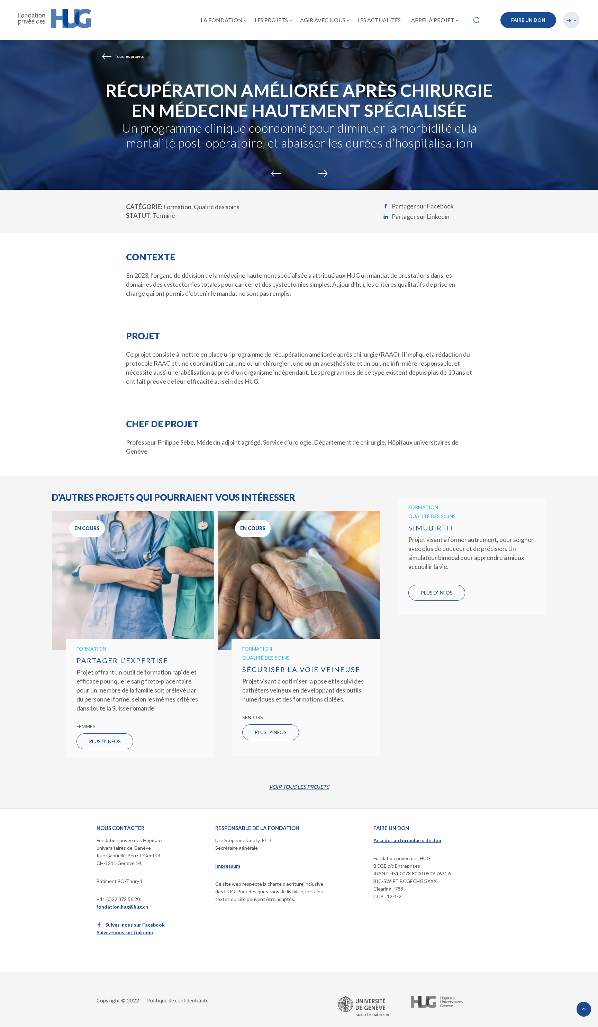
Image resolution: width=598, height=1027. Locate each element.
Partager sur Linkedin (421, 216)
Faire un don (528, 20)
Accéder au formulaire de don (407, 840)
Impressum (227, 866)
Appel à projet (432, 20)
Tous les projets (129, 56)
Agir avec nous (322, 20)
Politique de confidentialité (177, 1000)
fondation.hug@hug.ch (122, 907)
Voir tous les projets (299, 787)
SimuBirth (430, 528)
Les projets (271, 20)
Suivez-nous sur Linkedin (125, 932)
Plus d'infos (105, 741)
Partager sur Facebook (423, 206)
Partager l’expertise (122, 660)
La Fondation (222, 20)
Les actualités (379, 20)
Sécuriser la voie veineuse (301, 669)
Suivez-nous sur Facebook (135, 925)
